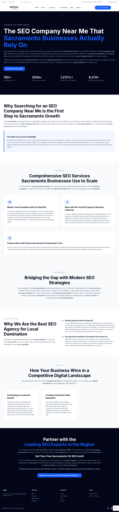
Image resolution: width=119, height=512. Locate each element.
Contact (78, 7)
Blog (71, 7)
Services (52, 7)
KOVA (5, 490)
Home (36, 7)
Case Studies (63, 7)
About (43, 7)
